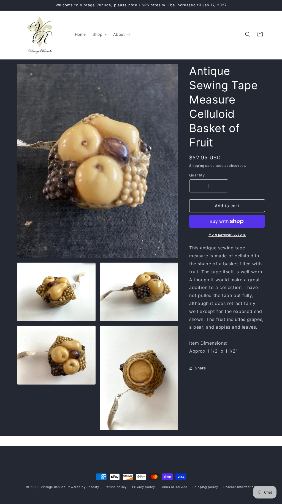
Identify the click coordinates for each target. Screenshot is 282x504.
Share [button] (200, 368)
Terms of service (173, 487)
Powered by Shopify (83, 487)
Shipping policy (205, 487)
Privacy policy (143, 487)
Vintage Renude (53, 487)
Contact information (239, 487)
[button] (99, 34)
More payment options (227, 234)
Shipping (196, 166)
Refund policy (116, 487)
